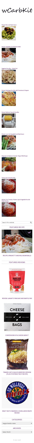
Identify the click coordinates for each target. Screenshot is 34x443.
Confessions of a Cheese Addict (17, 335)
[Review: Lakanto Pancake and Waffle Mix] (17, 295)
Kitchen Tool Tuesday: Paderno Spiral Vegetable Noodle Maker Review (16, 200)
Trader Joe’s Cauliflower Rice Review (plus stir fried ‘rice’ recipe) (17, 373)
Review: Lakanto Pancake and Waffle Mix (17, 298)
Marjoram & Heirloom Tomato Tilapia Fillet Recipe (14, 156)
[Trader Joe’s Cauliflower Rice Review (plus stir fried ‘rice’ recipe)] (17, 369)
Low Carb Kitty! (17, 10)
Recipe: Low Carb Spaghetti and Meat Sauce (13, 134)
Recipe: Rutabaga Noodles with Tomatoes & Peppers (15, 90)
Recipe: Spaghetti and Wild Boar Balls (11, 47)
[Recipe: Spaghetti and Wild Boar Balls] (17, 252)
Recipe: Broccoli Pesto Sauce (9, 25)
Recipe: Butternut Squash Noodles (10, 112)
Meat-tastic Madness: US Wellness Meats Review (17, 412)
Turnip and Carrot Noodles (8, 178)
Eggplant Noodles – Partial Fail (9, 68)
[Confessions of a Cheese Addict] (17, 332)
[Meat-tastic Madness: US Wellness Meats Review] (17, 408)
